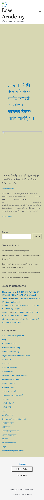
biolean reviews (8, 292)
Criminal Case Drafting (11, 347)
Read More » (7, 216)
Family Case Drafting (10, 351)
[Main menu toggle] (39, 12)
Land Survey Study (9, 367)
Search (5, 232)
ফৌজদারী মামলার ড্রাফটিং (9, 435)
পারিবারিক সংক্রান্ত (7, 423)
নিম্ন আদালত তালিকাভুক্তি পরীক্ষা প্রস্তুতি (14, 419)
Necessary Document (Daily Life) (15, 375)
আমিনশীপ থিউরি (6, 407)
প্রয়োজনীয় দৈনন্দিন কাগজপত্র (10, 431)
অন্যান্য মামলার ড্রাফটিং (9, 391)
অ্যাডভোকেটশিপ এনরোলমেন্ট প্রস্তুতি (12, 395)
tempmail (5, 312)
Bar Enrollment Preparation (13, 336)
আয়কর (4, 411)
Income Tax (6, 359)
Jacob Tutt (6, 299)
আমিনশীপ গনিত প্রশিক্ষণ (9, 403)
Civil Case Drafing (9, 343)
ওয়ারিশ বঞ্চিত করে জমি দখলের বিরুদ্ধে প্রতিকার (15, 277)
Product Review (8, 383)
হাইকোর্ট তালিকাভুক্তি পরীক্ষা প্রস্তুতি (12, 451)
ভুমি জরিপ (5, 439)
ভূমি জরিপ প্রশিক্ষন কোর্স (9, 443)
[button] (22, 469)
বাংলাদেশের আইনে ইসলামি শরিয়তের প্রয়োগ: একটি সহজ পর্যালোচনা (21, 272)
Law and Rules (7, 371)
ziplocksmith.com (8, 319)
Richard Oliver (8, 305)
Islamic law (6, 363)
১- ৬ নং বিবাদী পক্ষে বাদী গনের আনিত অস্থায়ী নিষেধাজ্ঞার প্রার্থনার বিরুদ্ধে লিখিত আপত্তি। (20, 179)
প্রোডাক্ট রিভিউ (6, 427)
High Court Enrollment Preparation (16, 355)
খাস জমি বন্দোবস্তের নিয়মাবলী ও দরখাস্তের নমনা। (16, 251)
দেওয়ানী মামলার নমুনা (8, 189)
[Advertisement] (22, 47)
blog (4, 340)
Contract (22, 464)
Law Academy (13, 13)
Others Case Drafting (10, 379)
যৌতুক (4, 447)
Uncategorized (8, 387)
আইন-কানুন (5, 399)
